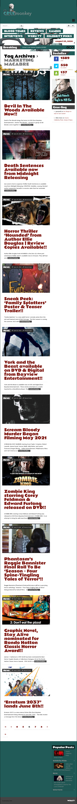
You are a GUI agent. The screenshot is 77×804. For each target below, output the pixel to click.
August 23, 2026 (64, 41)
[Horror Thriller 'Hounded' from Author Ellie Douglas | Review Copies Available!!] (26, 210)
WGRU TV (35, 36)
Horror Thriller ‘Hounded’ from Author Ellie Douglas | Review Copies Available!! (25, 239)
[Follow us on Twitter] (73, 20)
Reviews (37, 31)
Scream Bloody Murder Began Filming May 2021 (25, 434)
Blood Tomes (14, 31)
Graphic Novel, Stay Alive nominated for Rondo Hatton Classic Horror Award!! (21, 640)
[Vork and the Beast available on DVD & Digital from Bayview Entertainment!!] (26, 341)
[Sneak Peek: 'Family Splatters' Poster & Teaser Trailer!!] (26, 278)
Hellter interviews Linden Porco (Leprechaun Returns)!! (39, 47)
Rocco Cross (28, 74)
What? (71, 800)
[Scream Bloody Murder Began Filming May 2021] (26, 409)
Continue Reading (27, 125)
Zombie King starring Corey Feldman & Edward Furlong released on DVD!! (25, 499)
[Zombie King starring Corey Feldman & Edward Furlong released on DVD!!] (26, 471)
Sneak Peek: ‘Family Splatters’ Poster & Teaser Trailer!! (25, 305)
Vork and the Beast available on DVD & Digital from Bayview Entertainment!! (24, 370)
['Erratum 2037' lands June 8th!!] (26, 681)
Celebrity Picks (59, 36)
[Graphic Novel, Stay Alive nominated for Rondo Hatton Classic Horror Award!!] (26, 610)
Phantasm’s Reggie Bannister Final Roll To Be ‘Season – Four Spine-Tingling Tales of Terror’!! (25, 569)
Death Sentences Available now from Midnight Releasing (24, 171)
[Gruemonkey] (17, 10)
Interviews (13, 36)
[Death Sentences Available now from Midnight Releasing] (26, 145)
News (6, 74)
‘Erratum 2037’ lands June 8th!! (24, 704)
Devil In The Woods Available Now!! (24, 110)
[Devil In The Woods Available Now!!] (26, 85)
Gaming (55, 31)
